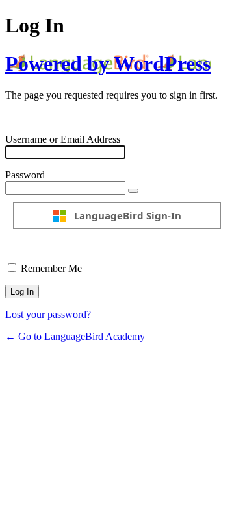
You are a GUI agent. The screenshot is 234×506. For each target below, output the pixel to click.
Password (25, 174)
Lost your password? (48, 314)
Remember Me (51, 268)
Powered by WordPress (108, 63)
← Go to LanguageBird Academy (75, 336)
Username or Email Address (62, 139)
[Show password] (133, 191)
